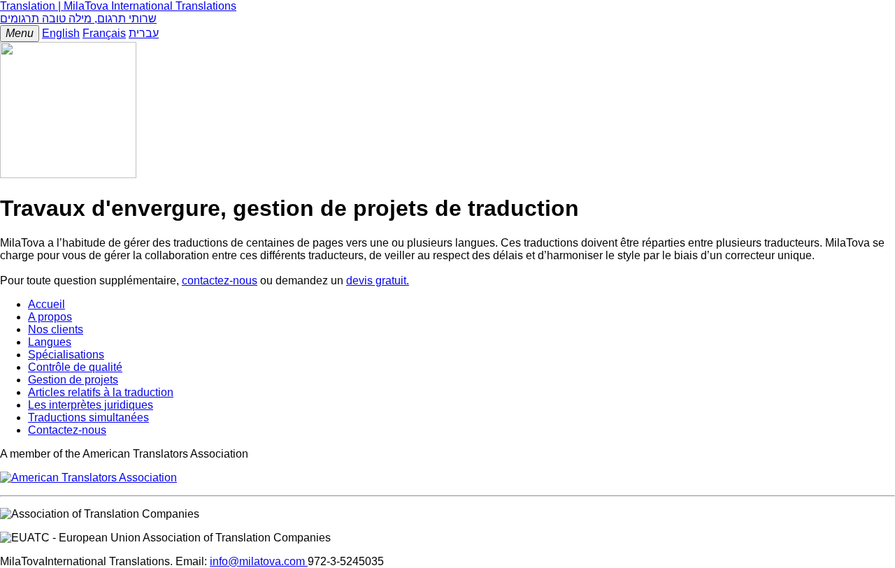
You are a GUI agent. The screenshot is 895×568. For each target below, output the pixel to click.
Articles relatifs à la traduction (100, 392)
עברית (144, 33)
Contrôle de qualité (75, 367)
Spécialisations (66, 355)
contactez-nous (219, 280)
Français (104, 33)
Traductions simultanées (88, 417)
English (61, 33)
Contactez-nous (67, 430)
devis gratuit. (377, 280)
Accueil (46, 304)
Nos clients (55, 329)
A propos (50, 317)
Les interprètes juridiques (90, 405)
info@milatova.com (259, 561)
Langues (49, 342)
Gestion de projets (73, 380)
